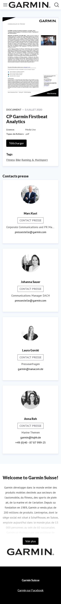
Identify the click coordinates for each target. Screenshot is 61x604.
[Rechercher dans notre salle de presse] (56, 4)
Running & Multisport (34, 160)
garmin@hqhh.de (30, 437)
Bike (18, 160)
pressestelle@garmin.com (30, 232)
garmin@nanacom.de (30, 369)
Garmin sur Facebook (30, 590)
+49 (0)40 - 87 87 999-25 (30, 442)
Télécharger (16, 143)
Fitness (10, 160)
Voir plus (30, 541)
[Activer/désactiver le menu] (5, 5)
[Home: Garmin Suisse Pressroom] (29, 5)
